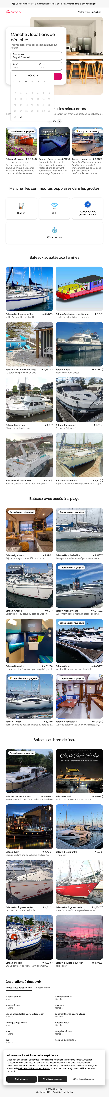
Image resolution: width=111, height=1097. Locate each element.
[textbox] (23, 67)
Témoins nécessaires (52, 1079)
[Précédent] (49, 121)
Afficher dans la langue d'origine (81, 3)
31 (21, 117)
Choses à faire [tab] (43, 987)
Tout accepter (21, 1079)
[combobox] (36, 57)
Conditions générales (63, 1092)
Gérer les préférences (83, 1079)
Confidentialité (43, 1092)
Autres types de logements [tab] (19, 987)
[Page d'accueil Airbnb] (13, 12)
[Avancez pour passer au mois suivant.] (49, 76)
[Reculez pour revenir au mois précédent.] (15, 76)
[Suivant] (59, 121)
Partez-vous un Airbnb (89, 12)
